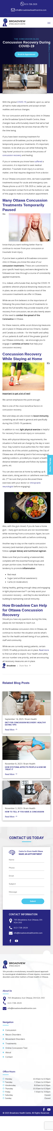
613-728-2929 (21, 927)
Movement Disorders (15, 1039)
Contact (9, 1057)
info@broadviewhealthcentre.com (28, 933)
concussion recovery (11, 155)
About (8, 1052)
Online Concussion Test (16, 1048)
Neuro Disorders (13, 1034)
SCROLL (49, 48)
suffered (38, 161)
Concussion (10, 1030)
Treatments (10, 1043)
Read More (10, 730)
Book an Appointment (26, 54)
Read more (44, 650)
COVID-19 (21, 102)
